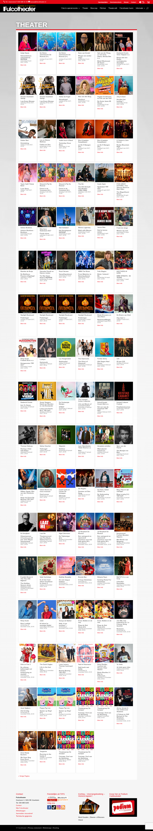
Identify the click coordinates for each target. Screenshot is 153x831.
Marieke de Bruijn (26, 271)
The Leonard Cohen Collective (84, 400)
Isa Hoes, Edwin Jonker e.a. (103, 490)
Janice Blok (101, 227)
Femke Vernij (102, 359)
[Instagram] (58, 809)
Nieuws (126, 2)
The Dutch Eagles (46, 664)
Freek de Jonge (122, 228)
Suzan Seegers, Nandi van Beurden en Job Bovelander (46, 404)
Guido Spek (101, 184)
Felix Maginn (101, 271)
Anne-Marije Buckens (24, 753)
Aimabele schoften (103, 446)
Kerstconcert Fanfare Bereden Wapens (123, 535)
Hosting (56, 828)
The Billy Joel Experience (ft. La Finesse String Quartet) (123, 623)
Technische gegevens (24, 816)
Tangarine (43, 751)
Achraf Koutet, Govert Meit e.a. (103, 403)
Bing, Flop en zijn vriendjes (123, 490)
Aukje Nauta (24, 53)
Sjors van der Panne (121, 447)
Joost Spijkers (25, 708)
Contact (133, 2)
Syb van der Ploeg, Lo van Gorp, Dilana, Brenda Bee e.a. (104, 55)
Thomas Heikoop (26, 446)
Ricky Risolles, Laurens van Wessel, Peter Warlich (102, 666)
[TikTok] (54, 809)
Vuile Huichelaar (45, 577)
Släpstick (62, 446)
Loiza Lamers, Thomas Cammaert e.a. (66, 666)
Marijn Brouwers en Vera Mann (104, 316)
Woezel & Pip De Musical (46, 185)
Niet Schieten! (64, 228)
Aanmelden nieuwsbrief (24, 813)
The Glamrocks (83, 359)
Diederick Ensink (26, 402)
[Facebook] (49, 809)
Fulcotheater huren (126, 8)
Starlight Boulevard (27, 315)
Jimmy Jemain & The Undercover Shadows (122, 709)
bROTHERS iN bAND (122, 272)
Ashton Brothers (26, 228)
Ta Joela (120, 664)
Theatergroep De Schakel (65, 753)
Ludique (42, 359)
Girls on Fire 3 (25, 664)
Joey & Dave (121, 97)
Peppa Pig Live (45, 708)
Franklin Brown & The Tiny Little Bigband (26, 578)
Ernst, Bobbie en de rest (85, 621)
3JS (118, 359)
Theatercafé (112, 8)
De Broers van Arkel (124, 315)
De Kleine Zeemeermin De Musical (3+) (45, 54)
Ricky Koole (24, 621)
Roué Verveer (64, 271)
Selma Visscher (45, 446)
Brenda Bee (82, 577)
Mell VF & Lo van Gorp (123, 578)
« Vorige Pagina (23, 776)
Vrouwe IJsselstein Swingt (27, 97)
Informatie (139, 8)
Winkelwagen (20, 811)
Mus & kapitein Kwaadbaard (83, 141)
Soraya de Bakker (65, 621)
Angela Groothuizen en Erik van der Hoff (104, 97)
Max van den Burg (84, 96)
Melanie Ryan (102, 577)
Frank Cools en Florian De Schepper (64, 491)
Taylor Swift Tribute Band (27, 185)
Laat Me (43, 533)
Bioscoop (94, 8)
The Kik (81, 184)
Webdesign (47, 828)
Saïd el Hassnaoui (84, 664)
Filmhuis (103, 8)
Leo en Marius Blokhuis (45, 141)
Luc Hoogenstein (65, 359)
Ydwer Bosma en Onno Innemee (46, 490)
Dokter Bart (24, 140)
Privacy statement (35, 828)
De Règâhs (82, 488)
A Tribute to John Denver (123, 141)
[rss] (63, 809)
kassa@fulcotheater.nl (38, 2)
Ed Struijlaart (25, 533)
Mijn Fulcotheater (22, 808)
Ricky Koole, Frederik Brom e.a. (27, 359)
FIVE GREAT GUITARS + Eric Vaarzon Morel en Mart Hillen (123, 186)
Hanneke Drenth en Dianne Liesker (47, 272)
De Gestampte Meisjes (64, 403)
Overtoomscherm (115, 2)
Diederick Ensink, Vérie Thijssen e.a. (123, 54)
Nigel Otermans (64, 533)
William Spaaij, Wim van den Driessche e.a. (27, 493)
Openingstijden (103, 2)
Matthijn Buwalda (65, 577)
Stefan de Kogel (64, 97)
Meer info (23, 65)
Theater (85, 8)
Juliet (41, 621)
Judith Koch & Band (66, 140)
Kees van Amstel (84, 53)
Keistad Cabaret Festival (122, 403)
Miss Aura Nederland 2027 (45, 230)
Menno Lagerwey (84, 227)
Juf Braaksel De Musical (83, 532)
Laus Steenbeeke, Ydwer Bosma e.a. (84, 447)
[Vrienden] (89, 814)
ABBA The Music (84, 271)
